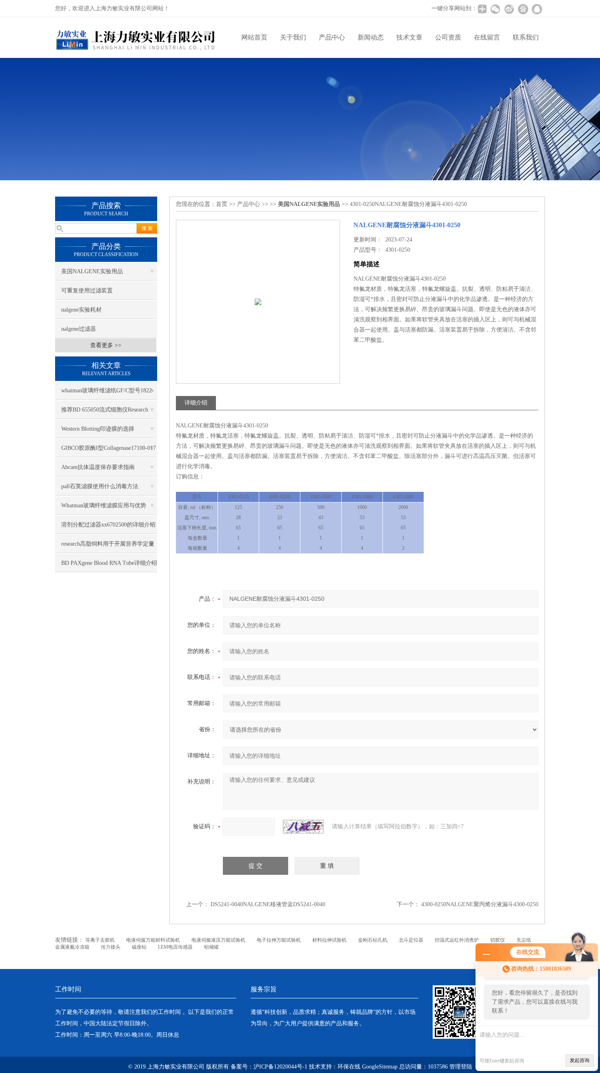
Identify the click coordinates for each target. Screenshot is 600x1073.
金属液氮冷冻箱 (72, 947)
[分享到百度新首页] (523, 8)
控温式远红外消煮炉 (457, 940)
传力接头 (110, 947)
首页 (221, 204)
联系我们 (526, 37)
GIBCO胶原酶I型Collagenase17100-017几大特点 (108, 451)
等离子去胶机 (100, 940)
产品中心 (332, 37)
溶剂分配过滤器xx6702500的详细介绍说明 (108, 528)
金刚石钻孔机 (372, 940)
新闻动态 (371, 37)
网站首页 (254, 37)
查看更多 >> (105, 345)
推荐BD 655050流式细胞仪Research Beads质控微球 (104, 413)
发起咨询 (579, 1060)
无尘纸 (523, 940)
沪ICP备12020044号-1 (281, 1067)
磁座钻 (139, 947)
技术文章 (409, 37)
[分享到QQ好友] (536, 8)
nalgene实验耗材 (81, 310)
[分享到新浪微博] (509, 8)
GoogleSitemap (380, 1067)
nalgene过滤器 (78, 329)
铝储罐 (211, 947)
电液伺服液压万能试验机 (218, 940)
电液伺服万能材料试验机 (153, 940)
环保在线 (349, 1067)
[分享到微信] (495, 8)
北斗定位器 (411, 940)
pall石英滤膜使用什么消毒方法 (99, 486)
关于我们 (293, 37)
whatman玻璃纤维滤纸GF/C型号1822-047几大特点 (107, 393)
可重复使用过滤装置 (87, 291)
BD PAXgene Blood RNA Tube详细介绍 (109, 563)
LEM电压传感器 (175, 947)
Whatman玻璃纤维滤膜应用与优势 (103, 505)
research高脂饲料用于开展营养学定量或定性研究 (107, 547)
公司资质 (448, 37)
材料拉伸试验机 (329, 940)
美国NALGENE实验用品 (92, 271)
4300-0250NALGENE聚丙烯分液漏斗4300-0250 (479, 904)
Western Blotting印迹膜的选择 (97, 429)
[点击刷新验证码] (303, 827)
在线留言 (487, 37)
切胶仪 (497, 940)
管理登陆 (460, 1067)
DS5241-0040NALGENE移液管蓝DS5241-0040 (268, 904)
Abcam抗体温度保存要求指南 (98, 467)
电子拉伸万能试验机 (279, 940)
